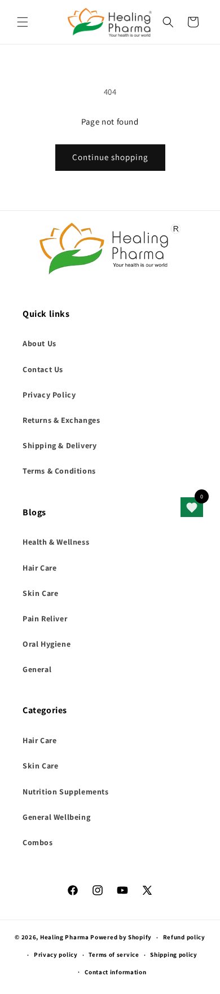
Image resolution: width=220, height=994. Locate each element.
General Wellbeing (56, 817)
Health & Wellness (56, 542)
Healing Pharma (64, 937)
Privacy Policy (49, 395)
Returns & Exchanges (61, 420)
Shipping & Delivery (59, 445)
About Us (39, 343)
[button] (22, 22)
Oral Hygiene (47, 644)
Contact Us (43, 369)
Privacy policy (56, 954)
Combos (38, 842)
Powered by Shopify (121, 937)
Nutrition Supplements (66, 792)
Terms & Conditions (59, 471)
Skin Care (40, 593)
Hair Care (39, 568)
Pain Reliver (45, 618)
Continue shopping (110, 157)
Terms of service (114, 954)
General (37, 669)
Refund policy (184, 937)
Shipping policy (173, 954)
